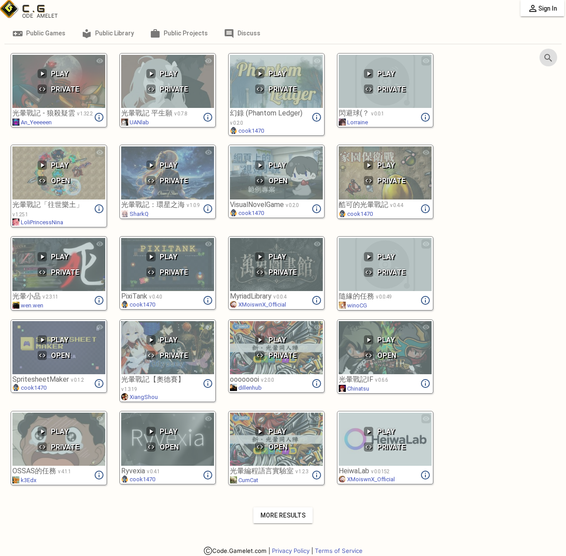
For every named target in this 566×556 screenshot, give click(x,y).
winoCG (356, 305)
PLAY (53, 73)
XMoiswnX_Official (261, 304)
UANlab (138, 122)
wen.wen (31, 305)
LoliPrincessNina (41, 222)
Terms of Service (339, 550)
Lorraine (357, 122)
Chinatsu (357, 388)
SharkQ (138, 214)
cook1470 (250, 130)
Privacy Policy (291, 550)
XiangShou (143, 397)
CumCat (247, 480)
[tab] (38, 33)
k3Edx (27, 480)
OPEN (54, 180)
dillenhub (249, 387)
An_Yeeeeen (35, 122)
